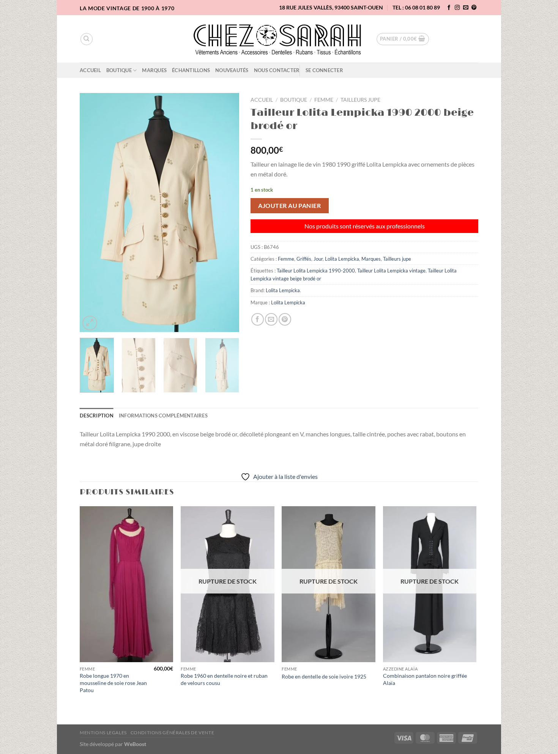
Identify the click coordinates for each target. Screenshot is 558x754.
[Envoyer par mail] (271, 319)
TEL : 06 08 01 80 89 (416, 7)
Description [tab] (96, 415)
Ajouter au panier (289, 205)
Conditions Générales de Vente (172, 732)
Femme (323, 100)
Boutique (119, 70)
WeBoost (135, 744)
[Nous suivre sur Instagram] (457, 8)
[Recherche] (86, 39)
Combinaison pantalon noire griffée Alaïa (425, 679)
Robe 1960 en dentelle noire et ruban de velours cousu (224, 679)
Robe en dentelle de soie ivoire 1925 (324, 676)
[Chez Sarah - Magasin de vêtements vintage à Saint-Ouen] (279, 39)
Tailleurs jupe (360, 100)
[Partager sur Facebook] (257, 319)
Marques (154, 70)
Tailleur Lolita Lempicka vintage (391, 271)
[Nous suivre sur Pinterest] (474, 8)
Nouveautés (232, 70)
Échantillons (191, 70)
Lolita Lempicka (342, 259)
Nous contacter (277, 70)
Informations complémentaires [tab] (163, 415)
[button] (403, 39)
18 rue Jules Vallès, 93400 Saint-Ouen (331, 7)
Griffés (303, 259)
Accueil (90, 70)
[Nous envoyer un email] (465, 8)
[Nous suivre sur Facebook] (449, 8)
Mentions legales (103, 732)
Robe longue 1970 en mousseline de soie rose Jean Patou (113, 682)
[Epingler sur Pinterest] (285, 319)
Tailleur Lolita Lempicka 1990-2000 (316, 271)
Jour (318, 259)
